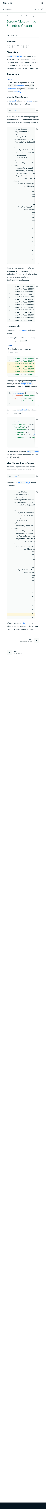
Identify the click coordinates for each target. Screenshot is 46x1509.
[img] (8, 46)
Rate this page (11, 42)
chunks (24, 330)
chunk (29, 101)
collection (20, 86)
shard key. (17, 92)
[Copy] (37, 110)
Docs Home (11, 16)
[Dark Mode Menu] (41, 9)
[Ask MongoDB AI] (38, 9)
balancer (26, 623)
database (12, 89)
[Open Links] (42, 3)
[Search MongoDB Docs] (35, 9)
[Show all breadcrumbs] (18, 15)
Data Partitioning (28, 16)
